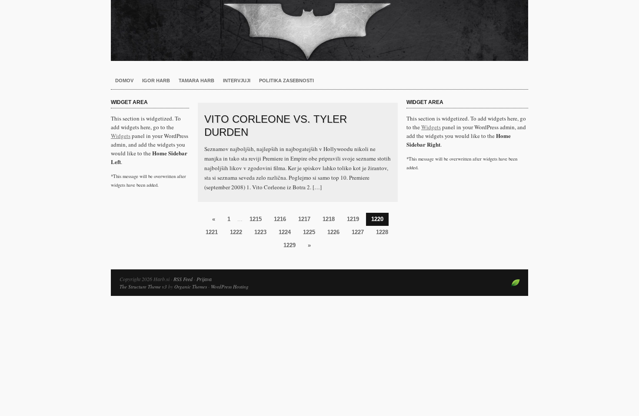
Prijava (204, 278)
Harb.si (319, 30)
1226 (333, 232)
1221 (212, 232)
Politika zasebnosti (286, 80)
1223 (260, 232)
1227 (358, 232)
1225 (309, 232)
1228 (382, 232)
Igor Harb (156, 80)
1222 (236, 232)
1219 (353, 219)
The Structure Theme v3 (143, 286)
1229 (289, 245)
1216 (280, 219)
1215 (256, 219)
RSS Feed (183, 278)
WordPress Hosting (230, 286)
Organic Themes (190, 286)
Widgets (120, 136)
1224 (285, 232)
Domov (124, 80)
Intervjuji (236, 80)
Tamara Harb (196, 80)
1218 (329, 219)
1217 (304, 219)
